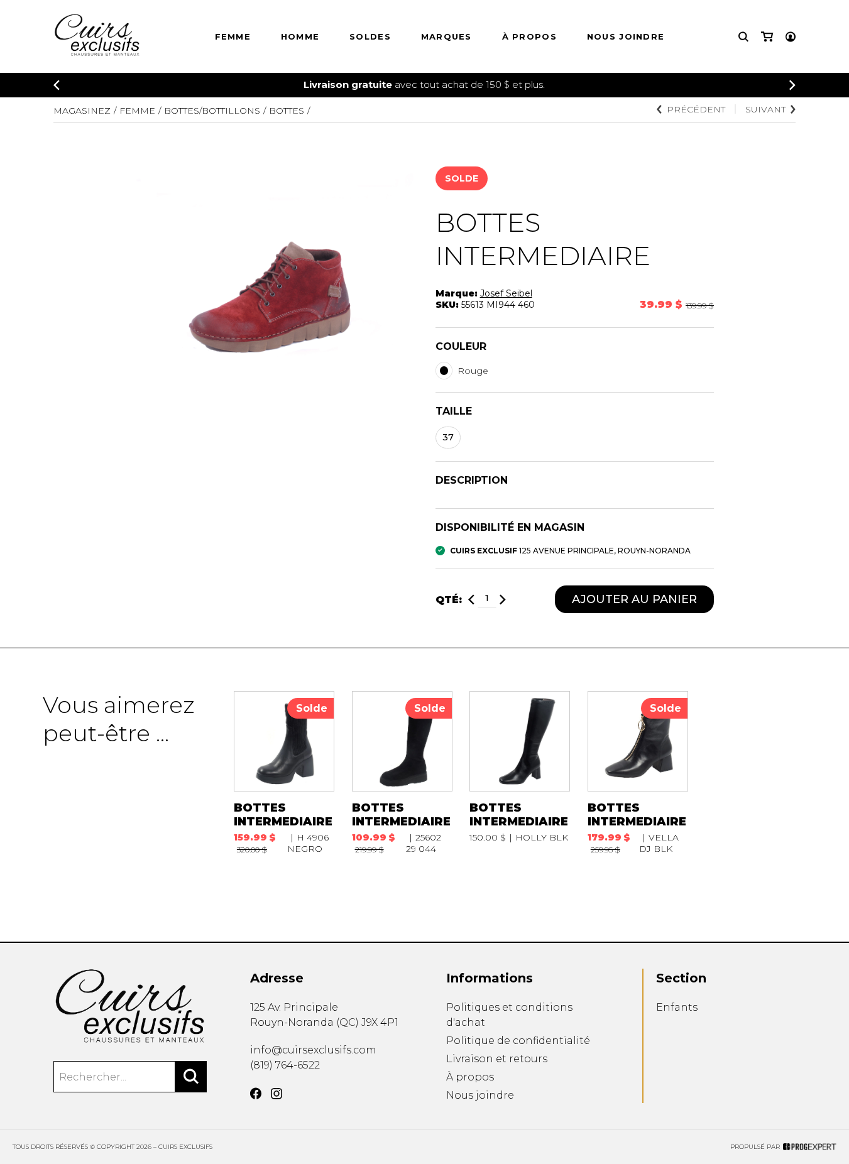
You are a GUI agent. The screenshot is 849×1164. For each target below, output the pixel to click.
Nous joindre (626, 36)
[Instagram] (276, 1094)
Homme (300, 36)
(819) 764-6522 (285, 1065)
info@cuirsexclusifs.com (313, 1050)
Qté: (448, 600)
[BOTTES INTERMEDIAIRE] (284, 772)
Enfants (677, 1007)
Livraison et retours (496, 1059)
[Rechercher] (191, 1076)
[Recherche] (743, 37)
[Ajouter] (503, 600)
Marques (446, 36)
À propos (529, 36)
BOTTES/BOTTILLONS (212, 110)
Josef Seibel (506, 293)
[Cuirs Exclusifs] (130, 1006)
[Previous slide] (56, 85)
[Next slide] (792, 85)
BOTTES (286, 110)
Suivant (765, 109)
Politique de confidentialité (518, 1041)
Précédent (696, 109)
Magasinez (82, 110)
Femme (233, 36)
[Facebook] (255, 1094)
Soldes (370, 36)
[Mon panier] (767, 37)
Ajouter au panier (634, 599)
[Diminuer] (471, 600)
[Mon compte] (791, 37)
